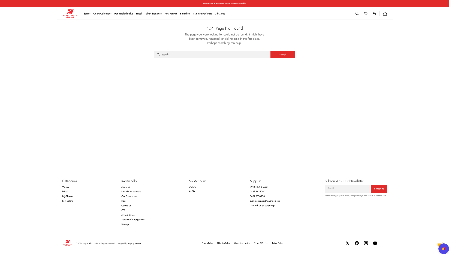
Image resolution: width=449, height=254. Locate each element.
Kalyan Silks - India (90, 243)
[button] (357, 13)
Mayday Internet (134, 243)
